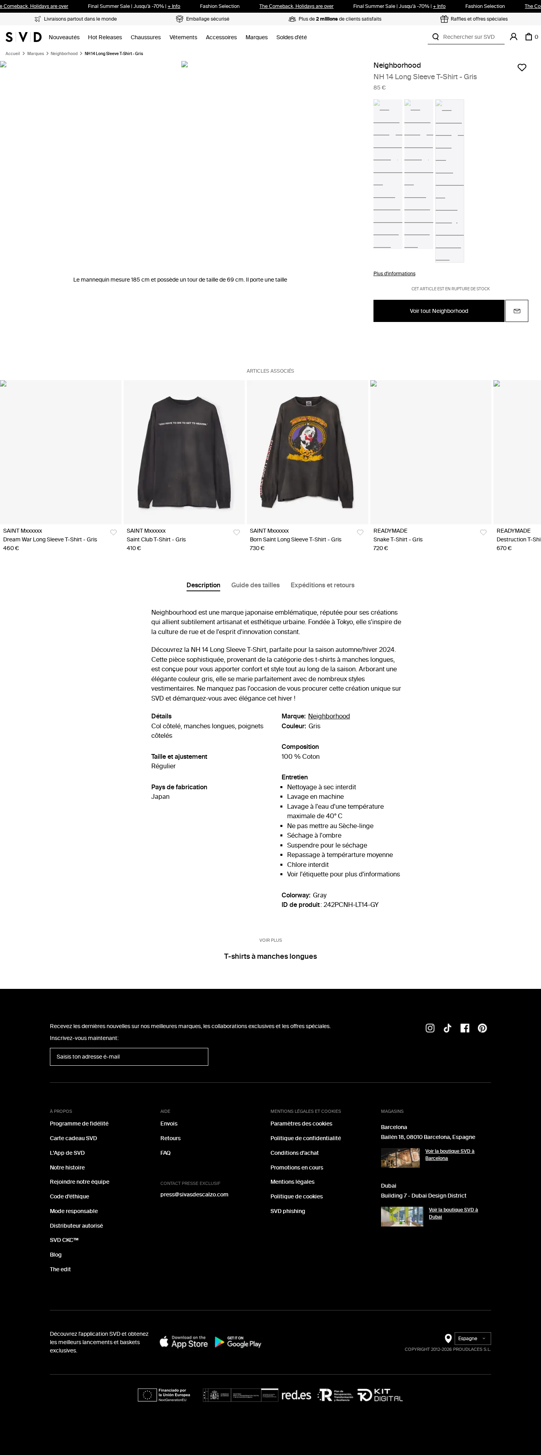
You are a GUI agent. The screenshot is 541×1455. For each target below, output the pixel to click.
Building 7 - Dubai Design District (424, 1195)
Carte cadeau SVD (73, 1138)
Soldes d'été (291, 37)
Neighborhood (64, 53)
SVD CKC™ (64, 1240)
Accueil (13, 53)
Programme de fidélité (79, 1123)
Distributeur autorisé (76, 1226)
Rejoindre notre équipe (79, 1182)
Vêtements (183, 37)
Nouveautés (64, 37)
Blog (56, 1254)
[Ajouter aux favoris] (522, 67)
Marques (257, 37)
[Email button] (516, 311)
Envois (168, 1123)
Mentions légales (292, 1182)
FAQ (165, 1153)
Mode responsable (74, 1211)
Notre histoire (67, 1167)
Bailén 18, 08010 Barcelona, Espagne (428, 1137)
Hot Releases (105, 37)
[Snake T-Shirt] (431, 452)
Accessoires (221, 37)
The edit (60, 1269)
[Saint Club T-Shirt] (184, 452)
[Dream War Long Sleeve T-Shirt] (61, 452)
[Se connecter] (514, 37)
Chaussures (146, 37)
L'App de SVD (67, 1153)
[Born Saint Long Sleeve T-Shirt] (307, 452)
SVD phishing (287, 1211)
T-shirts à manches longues (270, 956)
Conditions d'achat (294, 1153)
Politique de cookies (296, 1196)
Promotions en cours (296, 1167)
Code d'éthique (69, 1196)
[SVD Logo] (24, 37)
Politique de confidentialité (305, 1138)
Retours (170, 1138)
